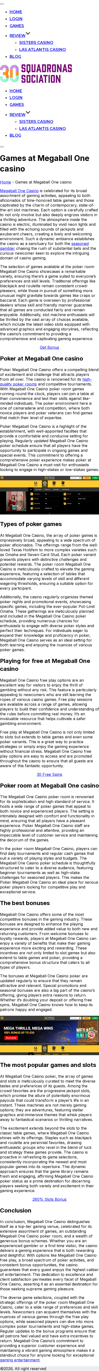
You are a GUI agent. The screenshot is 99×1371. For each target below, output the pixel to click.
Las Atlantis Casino (42, 49)
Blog (15, 56)
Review (17, 35)
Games (17, 26)
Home (16, 12)
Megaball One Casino (19, 190)
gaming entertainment (19, 1360)
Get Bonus (49, 347)
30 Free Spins (49, 774)
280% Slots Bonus (49, 1199)
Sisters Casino (36, 42)
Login (16, 19)
